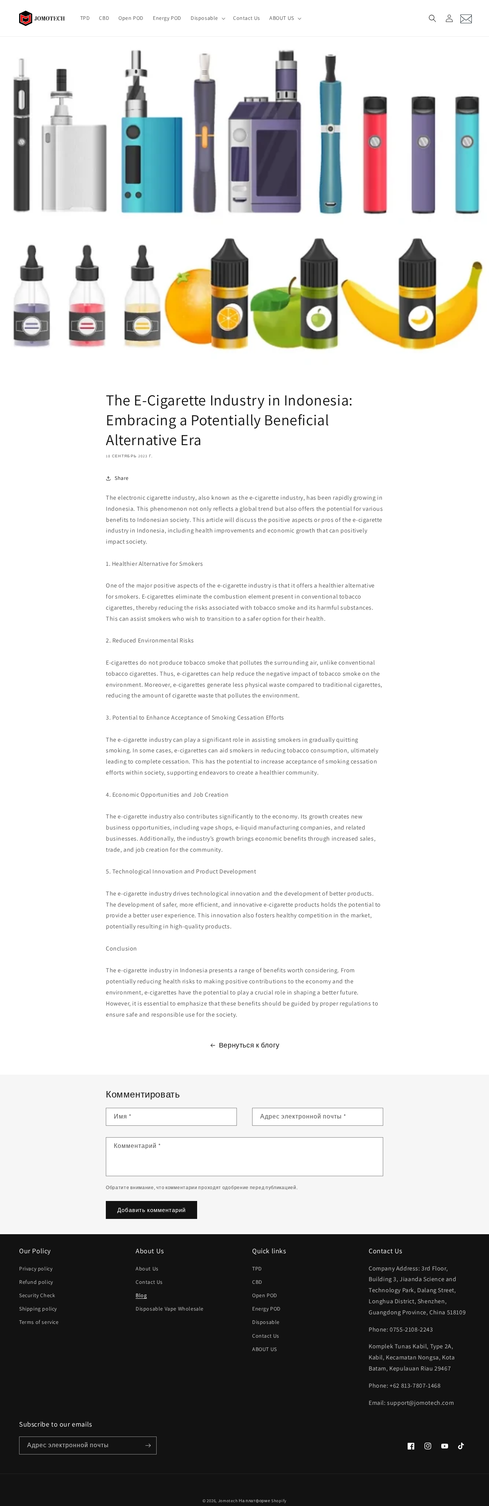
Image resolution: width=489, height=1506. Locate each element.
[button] (207, 18)
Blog (141, 1295)
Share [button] (122, 478)
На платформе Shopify (263, 1500)
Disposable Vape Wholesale (170, 1308)
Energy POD (266, 1308)
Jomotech (228, 1500)
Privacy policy (35, 1268)
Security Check (37, 1295)
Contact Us (149, 1281)
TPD (257, 1268)
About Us (147, 1268)
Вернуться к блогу (249, 1045)
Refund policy (36, 1281)
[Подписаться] (147, 1445)
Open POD (264, 1295)
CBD (257, 1281)
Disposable (266, 1322)
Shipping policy (38, 1308)
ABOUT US (264, 1349)
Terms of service (39, 1322)
